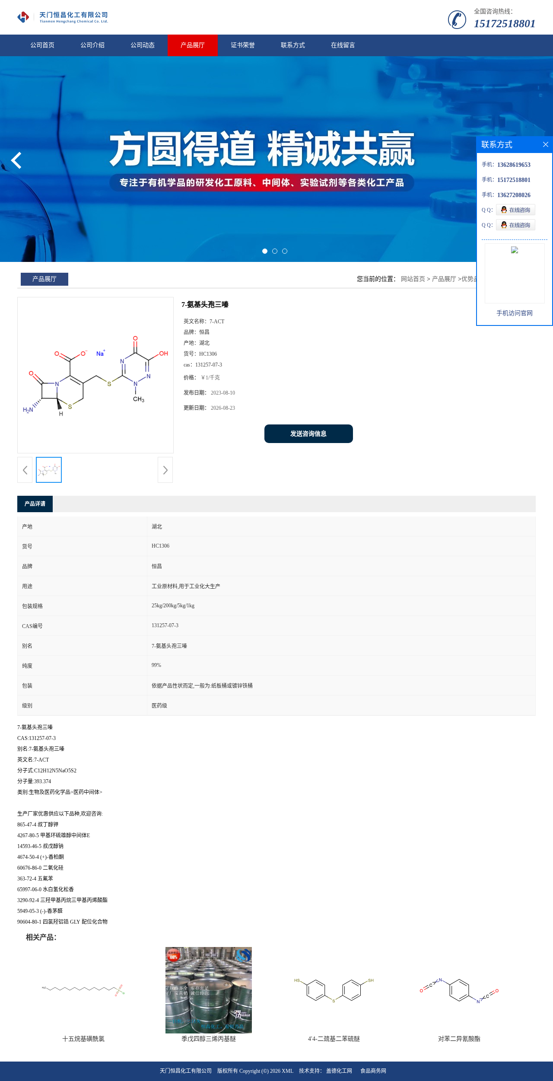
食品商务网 (373, 1071)
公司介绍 (92, 45)
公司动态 (142, 45)
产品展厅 (193, 45)
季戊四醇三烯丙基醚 (208, 1039)
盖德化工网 (339, 1071)
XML (287, 1071)
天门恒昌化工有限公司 (186, 1071)
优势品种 (473, 279)
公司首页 (42, 45)
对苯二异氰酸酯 (459, 1039)
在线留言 (343, 45)
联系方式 (293, 45)
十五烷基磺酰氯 (83, 1039)
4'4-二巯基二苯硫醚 (334, 1039)
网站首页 (413, 279)
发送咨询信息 (308, 433)
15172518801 (505, 23)
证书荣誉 (243, 45)
